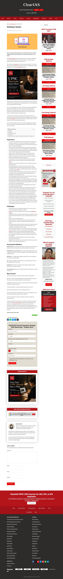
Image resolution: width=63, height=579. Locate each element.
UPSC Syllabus (10, 536)
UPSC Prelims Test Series (12, 533)
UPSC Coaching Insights (49, 236)
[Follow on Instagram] (43, 562)
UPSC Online (9, 538)
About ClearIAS (35, 519)
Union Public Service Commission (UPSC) (15, 519)
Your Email (10, 353)
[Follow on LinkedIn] (48, 562)
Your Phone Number (12, 348)
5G (21, 287)
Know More (49, 284)
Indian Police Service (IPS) (12, 524)
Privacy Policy (35, 553)
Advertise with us (35, 550)
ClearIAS (31, 5)
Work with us (34, 548)
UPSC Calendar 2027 (11, 558)
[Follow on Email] (45, 562)
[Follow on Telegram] (40, 562)
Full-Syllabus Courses (15, 498)
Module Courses (41, 498)
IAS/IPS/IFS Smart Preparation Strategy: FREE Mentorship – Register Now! (21, 136)
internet (10, 231)
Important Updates (36, 536)
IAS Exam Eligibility (10, 526)
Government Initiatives (12, 133)
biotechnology (19, 67)
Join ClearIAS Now (48, 214)
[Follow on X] (36, 562)
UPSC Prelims (9, 543)
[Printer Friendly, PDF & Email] (34, 315)
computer (16, 64)
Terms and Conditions (36, 558)
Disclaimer (34, 555)
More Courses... (48, 165)
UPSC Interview (10, 548)
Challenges (10, 132)
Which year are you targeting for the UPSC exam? (18, 339)
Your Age (10, 343)
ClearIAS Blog (35, 533)
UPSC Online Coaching (36, 531)
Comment (9, 450)
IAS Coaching (34, 526)
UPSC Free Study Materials (12, 529)
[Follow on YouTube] (38, 562)
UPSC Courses (48, 234)
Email (8, 471)
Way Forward (10, 134)
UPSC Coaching (35, 529)
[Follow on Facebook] (33, 562)
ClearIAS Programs (36, 521)
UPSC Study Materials (49, 226)
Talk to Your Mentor (11, 563)
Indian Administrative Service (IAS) (13, 521)
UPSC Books (9, 541)
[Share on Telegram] (15, 320)
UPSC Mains (9, 545)
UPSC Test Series (49, 231)
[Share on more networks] (18, 320)
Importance (10, 130)
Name (8, 465)
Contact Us (9, 565)
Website (8, 477)
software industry (11, 58)
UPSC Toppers (10, 550)
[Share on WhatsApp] (10, 320)
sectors (10, 161)
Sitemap (33, 545)
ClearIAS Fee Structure (36, 524)
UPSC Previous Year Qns (11, 553)
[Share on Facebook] (8, 320)
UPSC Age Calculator (11, 555)
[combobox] (9, 351)
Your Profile (10, 334)
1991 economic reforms (16, 302)
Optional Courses (29, 498)
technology (13, 118)
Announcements (35, 538)
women (18, 168)
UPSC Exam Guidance (11, 531)
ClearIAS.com (30, 576)
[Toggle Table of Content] (33, 129)
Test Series (34, 500)
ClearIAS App (34, 543)
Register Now (12, 363)
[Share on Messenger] (13, 320)
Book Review (34, 541)
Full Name (10, 329)
